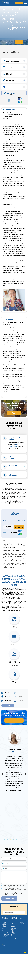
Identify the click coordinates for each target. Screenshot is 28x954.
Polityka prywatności (22, 923)
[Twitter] (21, 99)
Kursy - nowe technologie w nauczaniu (14, 924)
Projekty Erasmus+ (5, 923)
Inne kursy (13, 942)
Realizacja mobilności (5, 926)
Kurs (7, 47)
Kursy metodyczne (13, 920)
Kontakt (21, 919)
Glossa (21, 918)
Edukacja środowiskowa (14, 935)
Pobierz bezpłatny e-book (6, 934)
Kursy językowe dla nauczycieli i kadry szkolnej (14, 938)
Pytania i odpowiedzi (5, 930)
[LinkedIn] (19, 102)
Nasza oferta (5, 924)
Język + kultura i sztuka (14, 931)
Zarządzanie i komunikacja (14, 927)
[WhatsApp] (21, 102)
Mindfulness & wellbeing (14, 940)
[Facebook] (19, 99)
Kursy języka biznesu (13, 929)
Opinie (21, 921)
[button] (25, 774)
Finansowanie (5, 921)
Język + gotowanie (13, 933)
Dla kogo (4, 919)
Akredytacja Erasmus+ (5, 928)
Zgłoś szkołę (5, 932)
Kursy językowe (14, 918)
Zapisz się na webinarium (5, 936)
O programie (5, 918)
